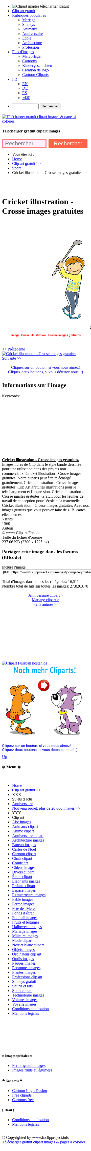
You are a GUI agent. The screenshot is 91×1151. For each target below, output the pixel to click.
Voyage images (24, 1004)
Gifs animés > (45, 604)
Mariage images (24, 931)
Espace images (24, 890)
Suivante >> (11, 358)
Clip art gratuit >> (26, 790)
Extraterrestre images (29, 895)
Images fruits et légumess (32, 1070)
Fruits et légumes (25, 922)
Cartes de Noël (24, 849)
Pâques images (24, 963)
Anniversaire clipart (27, 835)
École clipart (22, 876)
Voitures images (24, 1000)
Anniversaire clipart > (45, 595)
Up (4, 756)
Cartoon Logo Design (29, 1090)
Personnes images (26, 968)
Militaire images (25, 936)
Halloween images (27, 927)
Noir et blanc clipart (28, 945)
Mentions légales (25, 1013)
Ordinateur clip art (26, 954)
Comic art (20, 863)
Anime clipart (23, 831)
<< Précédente (13, 349)
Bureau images (24, 845)
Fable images (22, 899)
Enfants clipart (23, 886)
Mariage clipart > (45, 600)
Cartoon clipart (24, 854)
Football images (24, 917)
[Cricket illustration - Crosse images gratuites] (39, 354)
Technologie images (28, 995)
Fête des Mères (24, 908)
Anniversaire (22, 804)
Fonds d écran (23, 913)
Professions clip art (27, 977)
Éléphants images (26, 881)
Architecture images (28, 840)
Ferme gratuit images (29, 1065)
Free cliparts (22, 1095)
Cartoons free (23, 1100)
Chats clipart (22, 858)
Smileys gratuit (24, 981)
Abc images (21, 822)
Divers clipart (23, 872)
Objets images (23, 949)
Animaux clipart (25, 826)
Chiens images (23, 867)
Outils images (23, 959)
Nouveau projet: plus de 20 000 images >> (46, 808)
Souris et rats (22, 986)
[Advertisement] (45, 185)
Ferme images (23, 904)
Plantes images (24, 972)
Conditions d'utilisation (30, 1009)
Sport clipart (22, 990)
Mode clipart (22, 940)
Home (17, 785)
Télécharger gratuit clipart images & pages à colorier (43, 1142)
